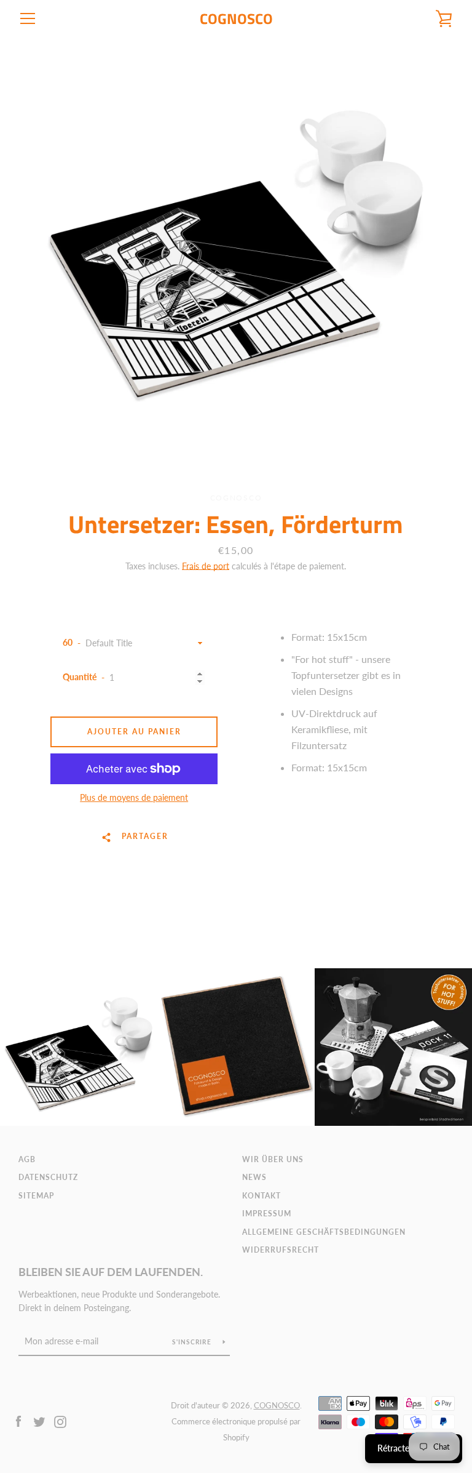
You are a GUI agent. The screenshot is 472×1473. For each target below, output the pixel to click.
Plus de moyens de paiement (134, 797)
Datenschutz (48, 1177)
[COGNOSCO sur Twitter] (39, 1420)
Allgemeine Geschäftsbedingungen (324, 1232)
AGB (27, 1159)
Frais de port (205, 566)
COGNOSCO (236, 19)
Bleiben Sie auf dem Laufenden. (110, 1271)
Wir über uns (273, 1159)
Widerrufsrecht (280, 1249)
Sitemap (36, 1195)
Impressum (266, 1213)
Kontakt (261, 1195)
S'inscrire (192, 1342)
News (254, 1177)
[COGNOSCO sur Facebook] (18, 1420)
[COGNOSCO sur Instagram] (60, 1420)
